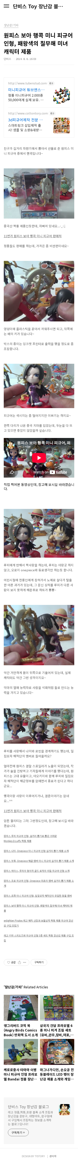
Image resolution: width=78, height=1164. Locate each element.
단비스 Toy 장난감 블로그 (39, 6)
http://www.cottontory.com (28, 113)
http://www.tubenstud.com (27, 83)
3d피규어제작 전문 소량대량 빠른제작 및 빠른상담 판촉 (25, 119)
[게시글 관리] (24, 962)
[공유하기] (19, 962)
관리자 (53, 1156)
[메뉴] (6, 6)
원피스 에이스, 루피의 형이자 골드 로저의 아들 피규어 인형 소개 (36, 870)
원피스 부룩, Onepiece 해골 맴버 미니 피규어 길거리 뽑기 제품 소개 (39, 860)
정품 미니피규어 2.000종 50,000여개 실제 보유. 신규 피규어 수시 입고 (25, 97)
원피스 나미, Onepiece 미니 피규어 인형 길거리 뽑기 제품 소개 (36, 851)
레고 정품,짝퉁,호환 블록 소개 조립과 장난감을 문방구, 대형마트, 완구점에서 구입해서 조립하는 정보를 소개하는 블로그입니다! (30, 1118)
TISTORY (40, 1156)
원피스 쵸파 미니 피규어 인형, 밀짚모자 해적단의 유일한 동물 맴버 (38, 895)
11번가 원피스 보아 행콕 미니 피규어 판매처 (33, 236)
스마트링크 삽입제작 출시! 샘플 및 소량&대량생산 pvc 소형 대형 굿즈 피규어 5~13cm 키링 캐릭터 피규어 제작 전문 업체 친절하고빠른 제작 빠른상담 (26, 127)
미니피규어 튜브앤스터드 (26, 89)
